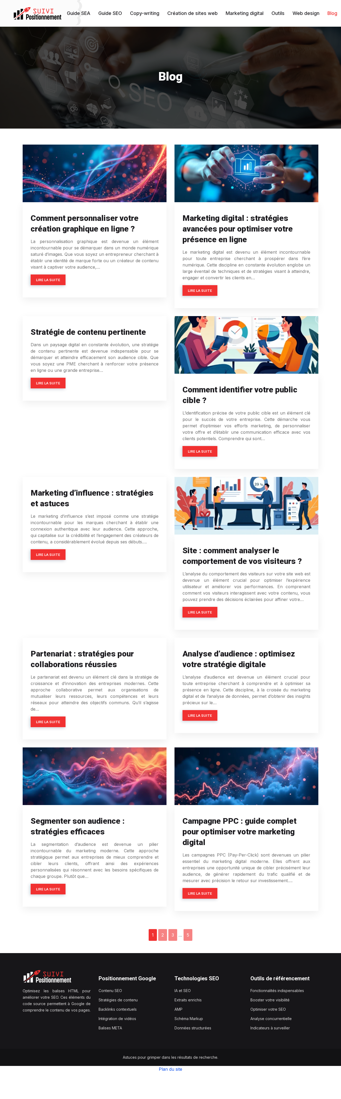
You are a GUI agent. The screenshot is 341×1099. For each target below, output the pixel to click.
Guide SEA (78, 13)
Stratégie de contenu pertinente (88, 332)
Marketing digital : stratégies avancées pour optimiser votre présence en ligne (237, 228)
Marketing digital (244, 13)
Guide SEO (110, 13)
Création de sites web (192, 13)
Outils (278, 13)
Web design (306, 13)
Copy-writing (144, 13)
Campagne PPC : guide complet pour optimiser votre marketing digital (239, 831)
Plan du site (170, 1069)
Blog (332, 13)
